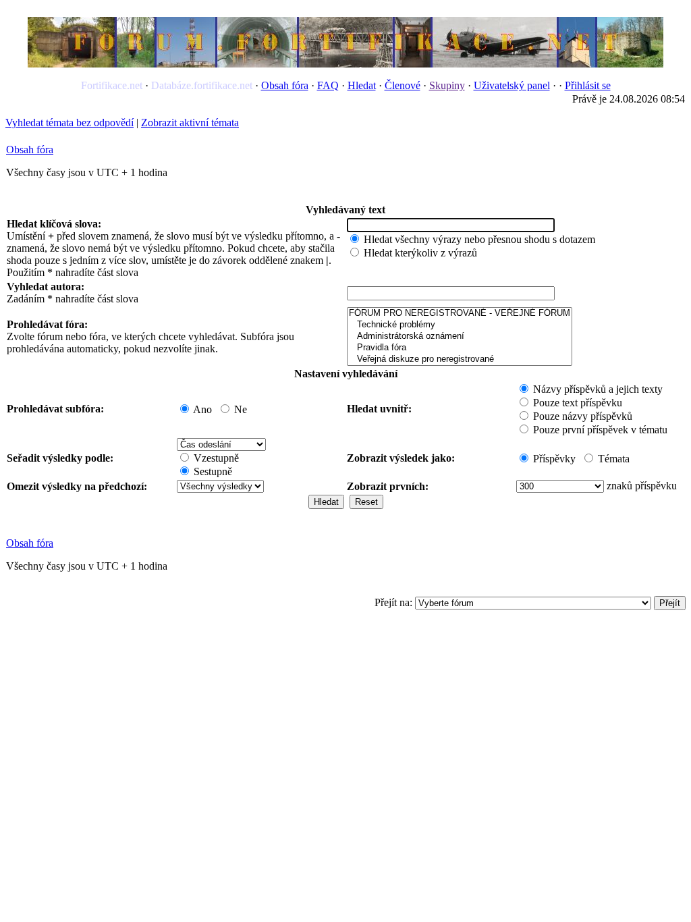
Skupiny (447, 85)
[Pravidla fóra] (460, 348)
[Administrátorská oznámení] (460, 336)
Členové (402, 85)
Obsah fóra (284, 85)
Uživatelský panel (512, 85)
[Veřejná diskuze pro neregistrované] (460, 359)
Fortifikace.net (111, 85)
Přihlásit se (588, 85)
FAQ (328, 85)
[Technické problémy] (460, 325)
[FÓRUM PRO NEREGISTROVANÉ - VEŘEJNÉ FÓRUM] (460, 313)
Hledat (362, 85)
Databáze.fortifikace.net (201, 85)
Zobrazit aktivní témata (190, 122)
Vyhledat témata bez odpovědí (69, 122)
